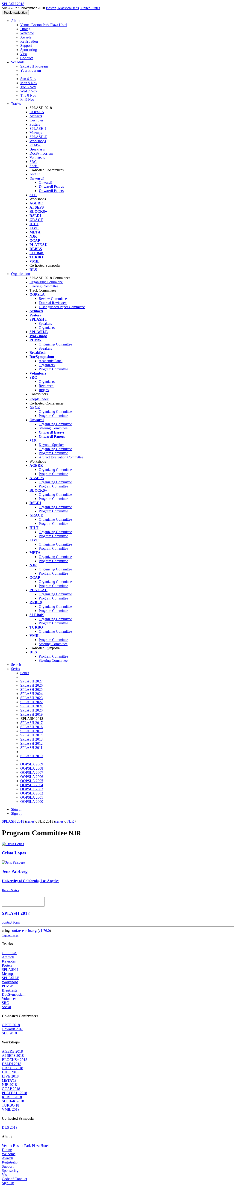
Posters (35, 124)
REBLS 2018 (12, 1097)
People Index (39, 399)
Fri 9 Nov (27, 99)
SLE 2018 (9, 1033)
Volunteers (37, 157)
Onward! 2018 (12, 1029)
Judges (44, 390)
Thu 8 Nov (28, 95)
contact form (11, 922)
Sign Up (8, 1183)
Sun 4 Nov (28, 79)
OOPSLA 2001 (31, 797)
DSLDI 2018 (11, 1064)
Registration (29, 41)
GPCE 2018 (11, 1025)
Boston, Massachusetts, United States (73, 8)
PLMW (35, 145)
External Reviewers (53, 303)
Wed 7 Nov (28, 91)
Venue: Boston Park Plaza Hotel (43, 25)
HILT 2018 (10, 1072)
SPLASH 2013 (31, 739)
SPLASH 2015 (31, 731)
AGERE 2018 (12, 1051)
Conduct (26, 58)
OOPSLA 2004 (31, 785)
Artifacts (36, 116)
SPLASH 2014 (31, 735)
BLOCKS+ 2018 (14, 1060)
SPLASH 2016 (31, 727)
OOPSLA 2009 (31, 764)
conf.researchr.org (24, 931)
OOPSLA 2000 (31, 801)
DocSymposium (41, 153)
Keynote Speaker (51, 445)
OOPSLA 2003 (31, 789)
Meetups (36, 133)
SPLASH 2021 (31, 706)
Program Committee (53, 369)
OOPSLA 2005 (31, 781)
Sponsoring (28, 50)
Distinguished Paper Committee (62, 307)
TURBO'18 (10, 1105)
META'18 (9, 1080)
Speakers (45, 323)
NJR (70, 821)
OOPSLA (37, 112)
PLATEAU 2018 (14, 1093)
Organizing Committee (46, 282)
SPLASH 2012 (31, 743)
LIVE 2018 (10, 1076)
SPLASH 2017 (31, 723)
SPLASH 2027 (31, 681)
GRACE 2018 (12, 1068)
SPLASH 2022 (31, 702)
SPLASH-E (38, 137)
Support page (10, 935)
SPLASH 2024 (31, 694)
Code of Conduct (14, 1179)
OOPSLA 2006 (31, 777)
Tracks (16, 104)
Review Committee (53, 299)
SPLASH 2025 (31, 689)
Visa (23, 54)
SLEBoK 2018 (13, 1101)
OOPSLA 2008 (31, 768)
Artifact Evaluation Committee (61, 457)
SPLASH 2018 (13, 821)
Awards (26, 37)
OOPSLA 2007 (31, 772)
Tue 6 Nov (28, 87)
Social (34, 166)
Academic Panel (50, 361)
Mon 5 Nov (28, 83)
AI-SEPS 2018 (13, 1055)
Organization (20, 274)
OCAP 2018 (11, 1089)
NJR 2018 (9, 1085)
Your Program (30, 70)
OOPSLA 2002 (31, 793)
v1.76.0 (44, 931)
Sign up (16, 813)
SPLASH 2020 (31, 710)
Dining (25, 29)
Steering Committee (44, 286)
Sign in (16, 809)
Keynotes (36, 120)
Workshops (38, 141)
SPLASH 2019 (31, 714)
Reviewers (46, 386)
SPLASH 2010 (31, 756)
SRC (33, 162)
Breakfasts (37, 149)
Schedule (17, 62)
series (30, 821)
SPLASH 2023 (31, 698)
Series (24, 673)
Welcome (27, 33)
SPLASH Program (34, 66)
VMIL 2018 (10, 1109)
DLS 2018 (9, 1127)
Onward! (45, 182)
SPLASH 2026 (31, 685)
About (15, 21)
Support (26, 45)
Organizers (47, 328)
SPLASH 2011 (31, 748)
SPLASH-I (38, 128)
